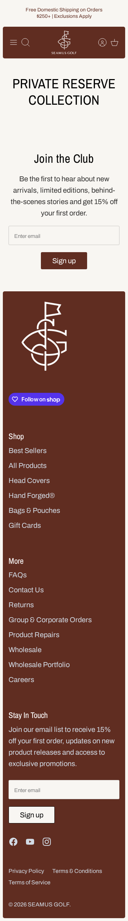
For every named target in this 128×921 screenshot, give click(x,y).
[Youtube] (30, 841)
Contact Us (26, 590)
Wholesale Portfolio (39, 664)
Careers (21, 679)
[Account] (99, 42)
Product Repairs (34, 635)
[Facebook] (13, 841)
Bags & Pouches (34, 510)
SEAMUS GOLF (48, 904)
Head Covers (29, 480)
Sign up (64, 261)
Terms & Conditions (77, 871)
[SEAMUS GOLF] (64, 42)
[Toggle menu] (13, 42)
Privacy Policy (26, 871)
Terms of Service (29, 882)
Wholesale (25, 650)
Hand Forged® (32, 495)
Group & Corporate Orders (50, 620)
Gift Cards (25, 525)
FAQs (18, 575)
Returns (21, 605)
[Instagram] (46, 841)
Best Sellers (28, 450)
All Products (28, 465)
